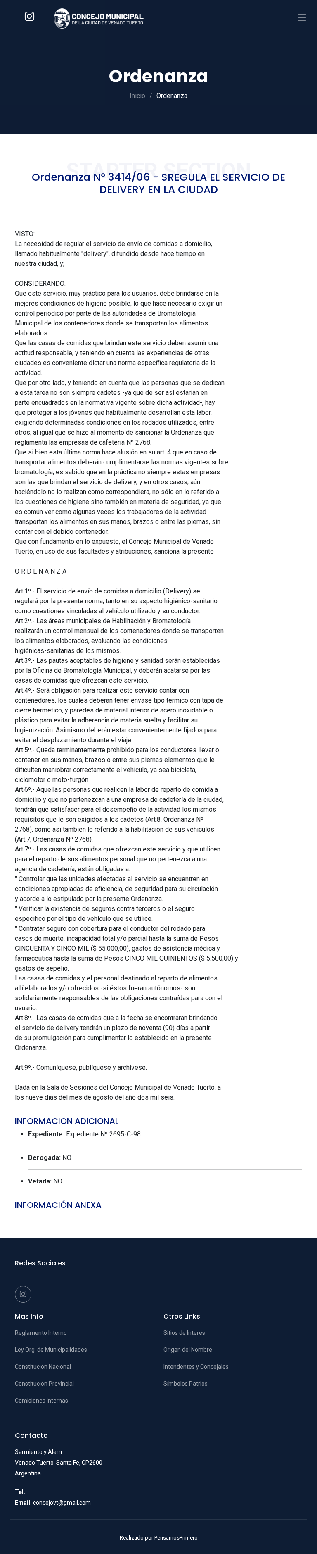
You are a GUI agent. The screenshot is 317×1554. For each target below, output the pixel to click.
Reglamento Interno (41, 1332)
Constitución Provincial (44, 1383)
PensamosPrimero (176, 1538)
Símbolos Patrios (185, 1383)
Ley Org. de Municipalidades (51, 1349)
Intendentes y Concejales (196, 1366)
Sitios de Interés (184, 1332)
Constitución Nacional (43, 1366)
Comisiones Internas (41, 1400)
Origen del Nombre (187, 1349)
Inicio (137, 96)
